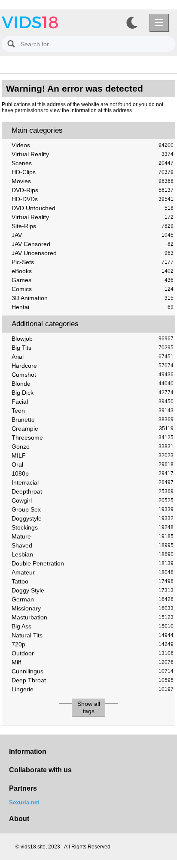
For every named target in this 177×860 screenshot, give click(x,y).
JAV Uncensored (93, 253)
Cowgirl (93, 500)
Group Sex (93, 509)
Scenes (93, 163)
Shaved (93, 545)
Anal (93, 356)
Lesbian (93, 554)
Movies (93, 181)
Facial (93, 401)
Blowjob (93, 338)
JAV (93, 235)
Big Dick (93, 392)
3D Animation (93, 298)
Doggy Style (93, 590)
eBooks (93, 271)
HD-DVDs (93, 199)
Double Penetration (93, 563)
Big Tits (93, 347)
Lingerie (93, 689)
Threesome (93, 437)
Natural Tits (93, 635)
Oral (93, 464)
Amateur (93, 572)
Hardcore (93, 365)
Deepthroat (93, 491)
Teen (93, 410)
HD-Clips (93, 172)
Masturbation (93, 617)
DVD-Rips (93, 190)
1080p (93, 473)
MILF (93, 455)
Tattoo (93, 581)
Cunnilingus (93, 671)
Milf (93, 662)
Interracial (93, 482)
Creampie (93, 428)
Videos (93, 145)
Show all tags (88, 707)
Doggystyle (93, 518)
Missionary (93, 608)
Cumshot (93, 374)
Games (93, 280)
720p (93, 644)
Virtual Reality (93, 154)
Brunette (93, 419)
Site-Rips (93, 226)
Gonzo (93, 446)
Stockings (93, 527)
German (93, 599)
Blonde (93, 383)
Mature (93, 536)
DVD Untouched (93, 208)
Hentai (93, 307)
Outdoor (93, 653)
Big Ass (93, 626)
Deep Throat (93, 680)
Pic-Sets (93, 262)
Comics (93, 289)
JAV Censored (93, 244)
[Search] (11, 44)
